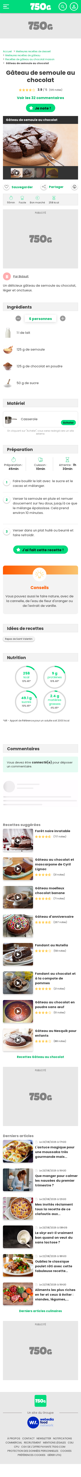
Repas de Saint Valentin (18, 639)
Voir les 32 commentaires (40, 98)
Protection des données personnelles (32, 1451)
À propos (13, 1438)
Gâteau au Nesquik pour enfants (55, 1033)
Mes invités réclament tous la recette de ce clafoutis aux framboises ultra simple (55, 1209)
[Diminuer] (18, 318)
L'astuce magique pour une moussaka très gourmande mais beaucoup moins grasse (55, 1152)
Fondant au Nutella (51, 945)
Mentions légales (54, 1442)
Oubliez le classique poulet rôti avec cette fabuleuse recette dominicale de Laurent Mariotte (54, 1266)
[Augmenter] (62, 318)
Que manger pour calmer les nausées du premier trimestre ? (56, 1181)
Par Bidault (21, 276)
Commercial (14, 1442)
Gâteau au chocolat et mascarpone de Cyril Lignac (54, 864)
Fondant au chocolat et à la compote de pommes (55, 978)
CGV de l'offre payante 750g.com (43, 1446)
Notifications (62, 1438)
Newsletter (44, 1438)
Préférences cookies (31, 1455)
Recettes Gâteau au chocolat (40, 1057)
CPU (16, 1446)
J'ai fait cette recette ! (43, 549)
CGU (71, 1442)
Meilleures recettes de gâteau (22, 55)
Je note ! (43, 108)
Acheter (68, 422)
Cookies (66, 1451)
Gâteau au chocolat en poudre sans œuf (55, 1004)
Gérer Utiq (54, 1455)
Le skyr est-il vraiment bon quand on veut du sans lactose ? (54, 1238)
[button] (52, 186)
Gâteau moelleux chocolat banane (50, 890)
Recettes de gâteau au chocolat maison (29, 59)
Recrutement (32, 1442)
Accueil (7, 51)
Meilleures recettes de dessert (33, 51)
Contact (28, 1438)
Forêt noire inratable (52, 831)
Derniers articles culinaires (40, 1311)
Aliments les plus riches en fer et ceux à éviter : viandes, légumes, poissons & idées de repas (55, 1295)
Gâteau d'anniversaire (54, 916)
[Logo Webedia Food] (40, 1422)
